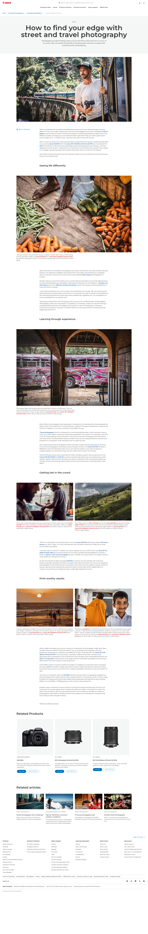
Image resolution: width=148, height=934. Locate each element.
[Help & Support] (98, 7)
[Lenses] (57, 7)
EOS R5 (52, 457)
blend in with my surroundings (57, 555)
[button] (33, 771)
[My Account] (139, 3)
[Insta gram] (131, 881)
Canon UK (6, 881)
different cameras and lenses (66, 285)
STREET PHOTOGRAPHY (22, 811)
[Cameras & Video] (51, 7)
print (49, 667)
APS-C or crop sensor (46, 658)
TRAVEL (74, 21)
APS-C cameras (93, 523)
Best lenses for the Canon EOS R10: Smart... (87, 886)
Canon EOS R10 (54, 144)
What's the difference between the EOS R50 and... (29, 886)
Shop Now (21, 771)
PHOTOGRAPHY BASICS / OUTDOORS (55, 811)
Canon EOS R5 (81, 542)
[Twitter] (139, 881)
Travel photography (47, 432)
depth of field (79, 525)
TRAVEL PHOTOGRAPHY (81, 811)
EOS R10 (70, 561)
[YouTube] (144, 881)
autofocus (86, 629)
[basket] (144, 3)
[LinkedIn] (135, 881)
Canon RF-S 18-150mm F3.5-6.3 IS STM (79, 144)
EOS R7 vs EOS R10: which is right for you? (59, 886)
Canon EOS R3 (44, 457)
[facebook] (127, 881)
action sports (86, 275)
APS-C (41, 146)
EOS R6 (61, 457)
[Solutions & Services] (86, 7)
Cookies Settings (115, 876)
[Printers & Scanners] (72, 7)
